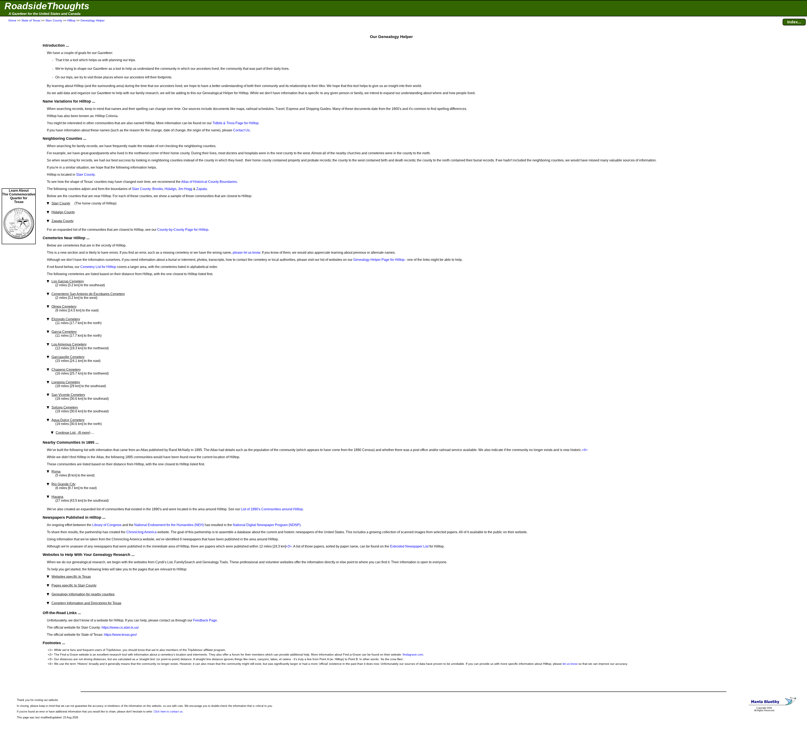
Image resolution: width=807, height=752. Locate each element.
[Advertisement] (19, 105)
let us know (570, 663)
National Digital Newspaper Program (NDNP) (267, 525)
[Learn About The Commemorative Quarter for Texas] (19, 242)
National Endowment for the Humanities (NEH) (169, 525)
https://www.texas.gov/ (120, 634)
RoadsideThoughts (46, 6)
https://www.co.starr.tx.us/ (120, 627)
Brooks (157, 189)
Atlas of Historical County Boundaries (209, 181)
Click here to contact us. (168, 711)
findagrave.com (413, 654)
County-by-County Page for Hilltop (182, 229)
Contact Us (241, 130)
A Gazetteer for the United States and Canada (44, 14)
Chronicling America (141, 532)
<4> (585, 450)
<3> (289, 546)
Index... (794, 22)
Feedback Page (205, 620)
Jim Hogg (185, 189)
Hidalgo (170, 189)
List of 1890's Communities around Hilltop (272, 509)
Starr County (85, 174)
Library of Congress (106, 525)
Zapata (201, 189)
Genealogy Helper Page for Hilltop (379, 259)
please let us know (246, 252)
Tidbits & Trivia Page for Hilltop (235, 123)
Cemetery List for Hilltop (98, 267)
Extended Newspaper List (409, 546)
